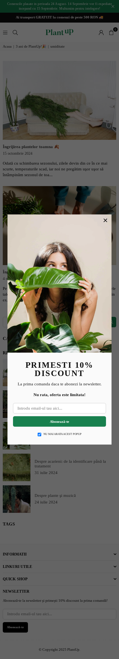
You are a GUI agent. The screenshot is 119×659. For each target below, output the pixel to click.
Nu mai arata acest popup (62, 433)
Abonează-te (59, 422)
